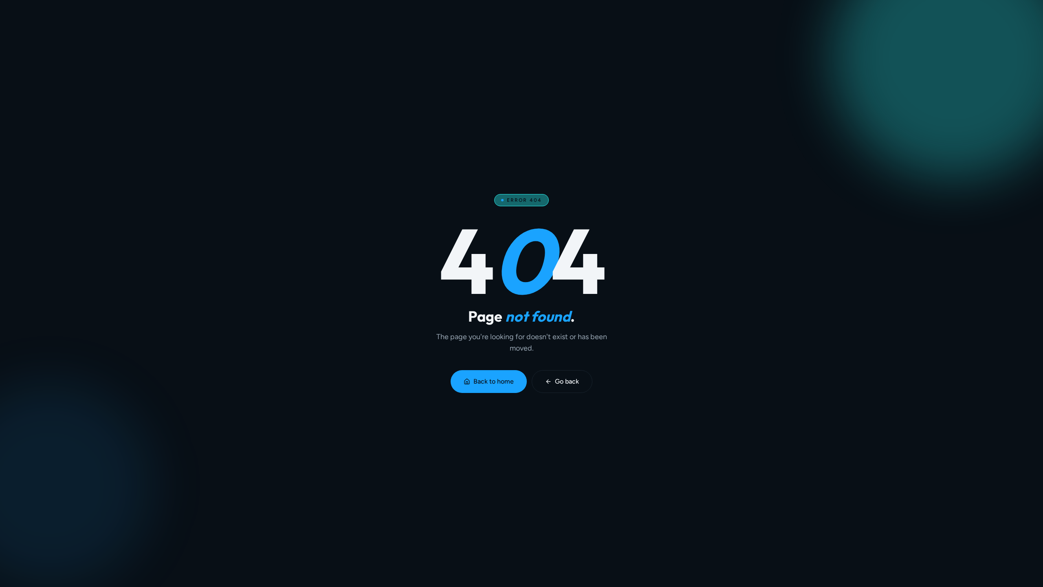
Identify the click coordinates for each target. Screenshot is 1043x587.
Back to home (493, 381)
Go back (567, 381)
